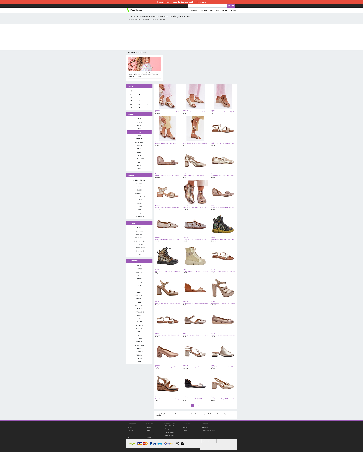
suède (139, 213)
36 (131, 97)
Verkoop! (233, 10)
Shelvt (139, 348)
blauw (139, 122)
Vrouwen (130, 430)
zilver (139, 165)
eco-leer (139, 183)
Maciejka (139, 308)
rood (139, 152)
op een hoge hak (139, 241)
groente (139, 139)
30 (131, 91)
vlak (139, 254)
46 (139, 107)
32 (147, 91)
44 (147, 104)
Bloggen (185, 427)
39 (131, 101)
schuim (139, 206)
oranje (139, 145)
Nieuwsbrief (205, 427)
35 (147, 94)
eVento (139, 361)
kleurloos (139, 142)
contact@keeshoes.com (195, 2)
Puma (139, 332)
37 (139, 97)
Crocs (139, 279)
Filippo (139, 282)
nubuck (139, 200)
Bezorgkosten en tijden (171, 429)
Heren (129, 434)
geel (139, 129)
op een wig (139, 244)
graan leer (139, 193)
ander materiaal (139, 180)
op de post (139, 238)
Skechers (139, 352)
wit (139, 162)
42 (131, 104)
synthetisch (139, 216)
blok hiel (139, 231)
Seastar (139, 342)
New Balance (139, 312)
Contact (149, 427)
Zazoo (139, 358)
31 (139, 91)
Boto (139, 275)
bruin (139, 125)
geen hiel (139, 234)
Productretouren (169, 432)
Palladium (139, 325)
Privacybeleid (150, 434)
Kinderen (130, 427)
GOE (139, 285)
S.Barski (139, 338)
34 (139, 94)
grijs (139, 135)
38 (147, 97)
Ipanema (139, 299)
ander (139, 228)
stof (139, 210)
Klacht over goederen (170, 435)
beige (139, 119)
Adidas (139, 265)
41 (147, 101)
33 (131, 94)
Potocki (139, 328)
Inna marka (139, 295)
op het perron (139, 247)
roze (139, 155)
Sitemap (149, 437)
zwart (139, 168)
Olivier (139, 322)
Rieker (139, 335)
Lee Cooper (139, 305)
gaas (139, 186)
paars (139, 149)
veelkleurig (139, 159)
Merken (225, 10)
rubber (139, 203)
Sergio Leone (139, 345)
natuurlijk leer (139, 196)
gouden (139, 132)
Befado (139, 269)
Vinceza (139, 355)
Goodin (139, 289)
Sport (129, 437)
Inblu (139, 292)
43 (139, 104)
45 (131, 107)
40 (139, 101)
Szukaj (231, 6)
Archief (185, 430)
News (139, 315)
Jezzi (139, 302)
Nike (139, 318)
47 (147, 107)
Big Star (139, 272)
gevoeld (139, 190)
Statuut (148, 430)
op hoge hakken (139, 251)
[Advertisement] (56, 37)
